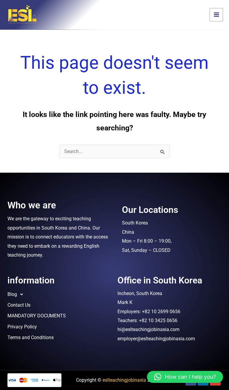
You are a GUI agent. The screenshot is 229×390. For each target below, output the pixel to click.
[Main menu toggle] (216, 14)
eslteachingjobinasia (124, 380)
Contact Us (18, 305)
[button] (59, 294)
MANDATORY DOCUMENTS (36, 316)
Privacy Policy (22, 327)
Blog (12, 294)
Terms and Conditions (30, 337)
